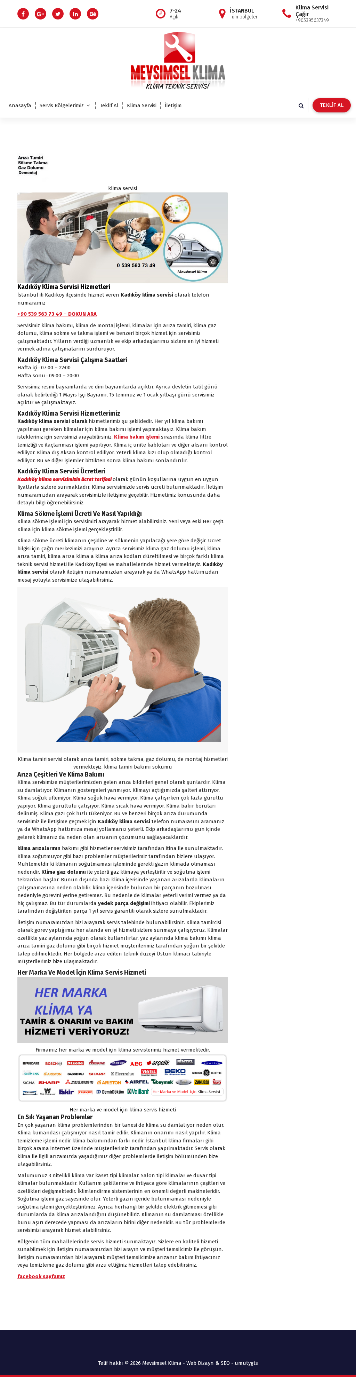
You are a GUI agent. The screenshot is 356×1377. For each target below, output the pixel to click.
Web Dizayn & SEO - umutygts (222, 1363)
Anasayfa (20, 105)
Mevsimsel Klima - (164, 1363)
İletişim (173, 105)
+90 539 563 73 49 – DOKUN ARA (57, 314)
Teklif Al (109, 105)
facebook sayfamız (41, 1276)
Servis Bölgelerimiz (62, 105)
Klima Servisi (141, 105)
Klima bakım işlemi (137, 437)
